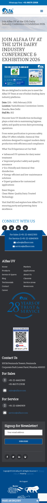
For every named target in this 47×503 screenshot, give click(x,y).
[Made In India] (32, 490)
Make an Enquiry (11, 500)
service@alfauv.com (24, 246)
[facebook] (7, 456)
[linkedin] (19, 456)
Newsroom (28, 286)
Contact (5, 286)
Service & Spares (9, 275)
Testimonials (7, 282)
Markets (27, 267)
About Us (28, 275)
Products (6, 271)
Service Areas (30, 282)
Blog (4, 278)
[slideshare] (25, 456)
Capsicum (30, 474)
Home (4, 267)
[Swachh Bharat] (23, 498)
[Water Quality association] (15, 490)
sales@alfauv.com (24, 242)
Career (5, 290)
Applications (29, 271)
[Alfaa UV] (9, 11)
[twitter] (13, 456)
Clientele (27, 278)
